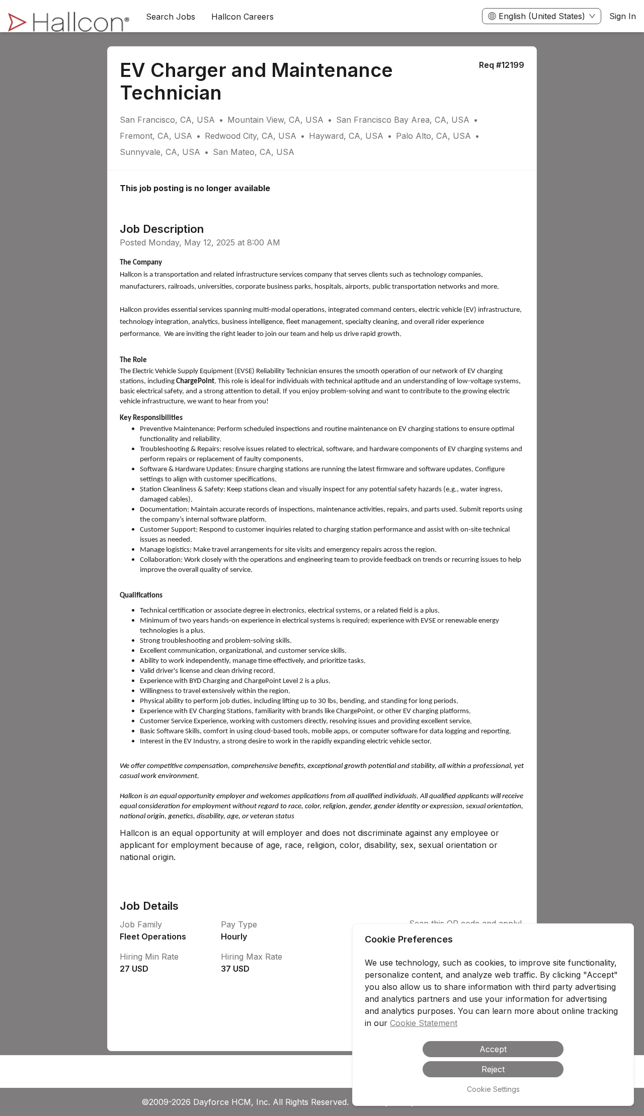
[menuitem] (69, 17)
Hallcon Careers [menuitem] (242, 17)
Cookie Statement (423, 1023)
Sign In (622, 16)
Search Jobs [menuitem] (170, 17)
